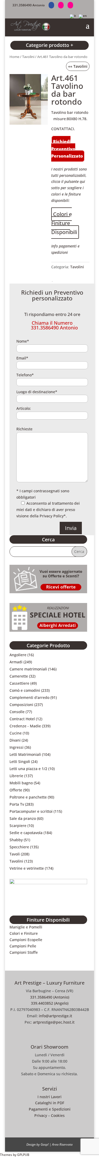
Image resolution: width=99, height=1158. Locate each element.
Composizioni (21, 704)
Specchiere (19, 846)
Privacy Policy (52, 515)
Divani (15, 740)
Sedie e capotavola (26, 832)
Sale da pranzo (23, 818)
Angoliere (18, 654)
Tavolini (28, 56)
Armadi (16, 661)
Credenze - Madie (25, 725)
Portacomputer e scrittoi (31, 811)
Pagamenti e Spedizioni (49, 1109)
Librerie (16, 775)
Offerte (16, 789)
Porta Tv (17, 804)
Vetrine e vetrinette (27, 868)
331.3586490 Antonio (28, 5)
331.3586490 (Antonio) (49, 997)
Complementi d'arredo (29, 697)
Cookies (58, 1115)
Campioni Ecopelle (26, 939)
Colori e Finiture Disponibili (64, 223)
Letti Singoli (20, 761)
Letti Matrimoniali (25, 754)
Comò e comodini (25, 690)
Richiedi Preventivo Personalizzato (67, 149)
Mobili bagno (21, 782)
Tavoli (15, 854)
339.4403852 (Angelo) (49, 1003)
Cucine (16, 733)
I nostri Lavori (49, 1096)
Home (14, 56)
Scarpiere (18, 825)
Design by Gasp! (37, 1144)
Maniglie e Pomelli (26, 927)
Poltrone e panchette (28, 797)
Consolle (17, 711)
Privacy (40, 1115)
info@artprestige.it (55, 1015)
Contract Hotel (22, 718)
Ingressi (16, 747)
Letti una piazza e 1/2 (28, 768)
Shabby (16, 839)
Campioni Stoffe (24, 952)
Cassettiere (19, 683)
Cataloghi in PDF (49, 1102)
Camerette (19, 676)
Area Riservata (62, 1144)
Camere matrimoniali (28, 669)
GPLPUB (23, 1154)
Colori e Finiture (24, 933)
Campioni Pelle (23, 945)
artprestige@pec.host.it (53, 1022)
